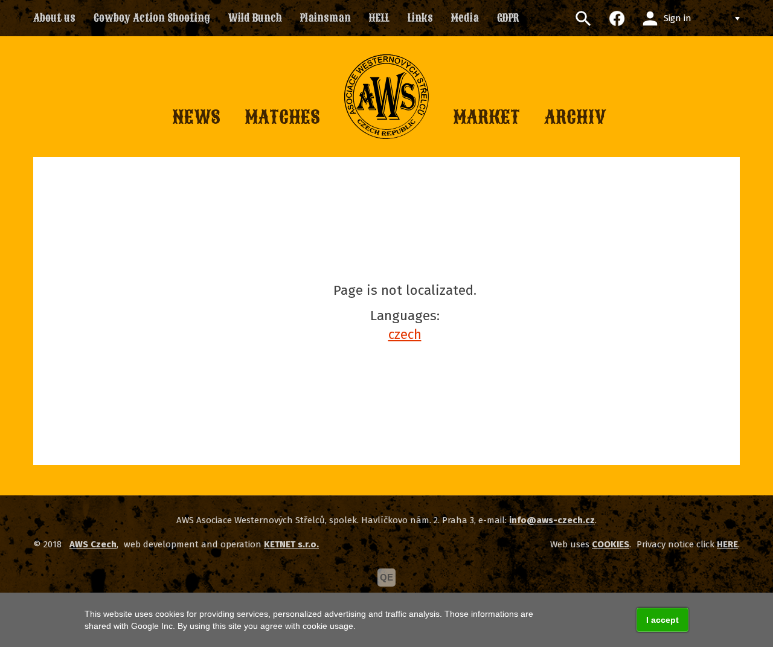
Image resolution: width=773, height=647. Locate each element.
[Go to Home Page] (386, 96)
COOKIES (610, 544)
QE (386, 577)
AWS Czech (93, 544)
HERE (727, 544)
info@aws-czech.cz (552, 520)
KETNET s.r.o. (291, 544)
